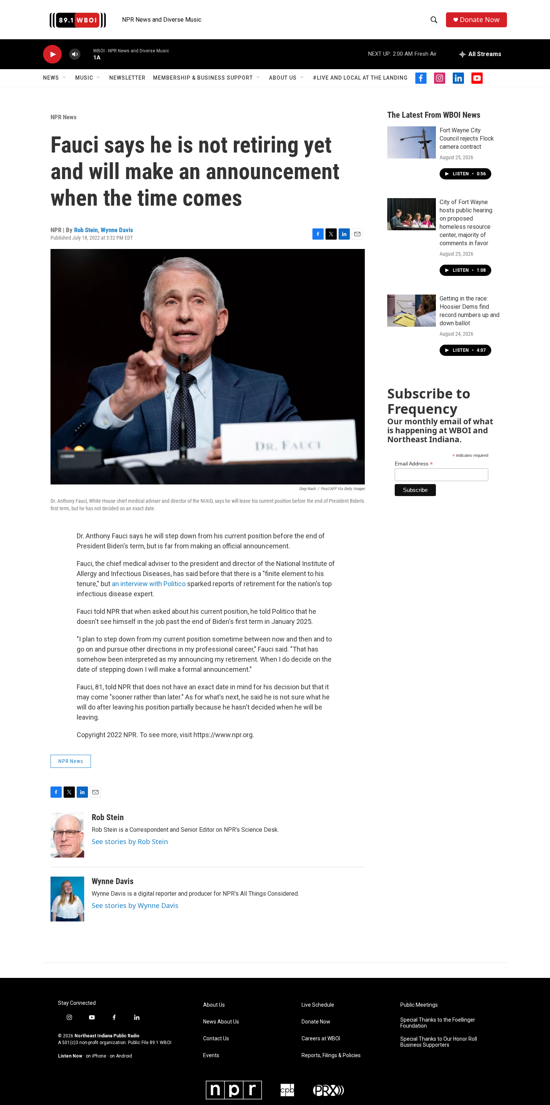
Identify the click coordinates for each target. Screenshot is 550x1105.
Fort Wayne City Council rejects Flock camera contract (467, 138)
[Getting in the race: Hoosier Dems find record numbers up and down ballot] (411, 311)
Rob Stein (86, 230)
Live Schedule (318, 1005)
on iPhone (96, 1056)
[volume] (74, 54)
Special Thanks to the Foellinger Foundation (437, 1023)
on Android (121, 1056)
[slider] (87, 54)
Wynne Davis (117, 230)
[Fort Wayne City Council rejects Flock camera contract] (411, 142)
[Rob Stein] (67, 835)
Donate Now (479, 20)
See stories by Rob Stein (130, 841)
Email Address (414, 463)
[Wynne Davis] (67, 899)
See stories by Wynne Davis (135, 905)
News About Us (221, 1022)
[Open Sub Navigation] (65, 78)
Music (84, 78)
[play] (52, 54)
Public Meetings (419, 1005)
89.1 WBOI (160, 1042)
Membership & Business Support (203, 78)
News (51, 78)
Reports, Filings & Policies (331, 1055)
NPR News (64, 117)
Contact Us (216, 1038)
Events (211, 1055)
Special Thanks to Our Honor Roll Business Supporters (438, 1042)
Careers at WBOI (321, 1038)
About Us (283, 78)
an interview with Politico (149, 584)
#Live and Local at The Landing (360, 78)
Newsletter (127, 78)
